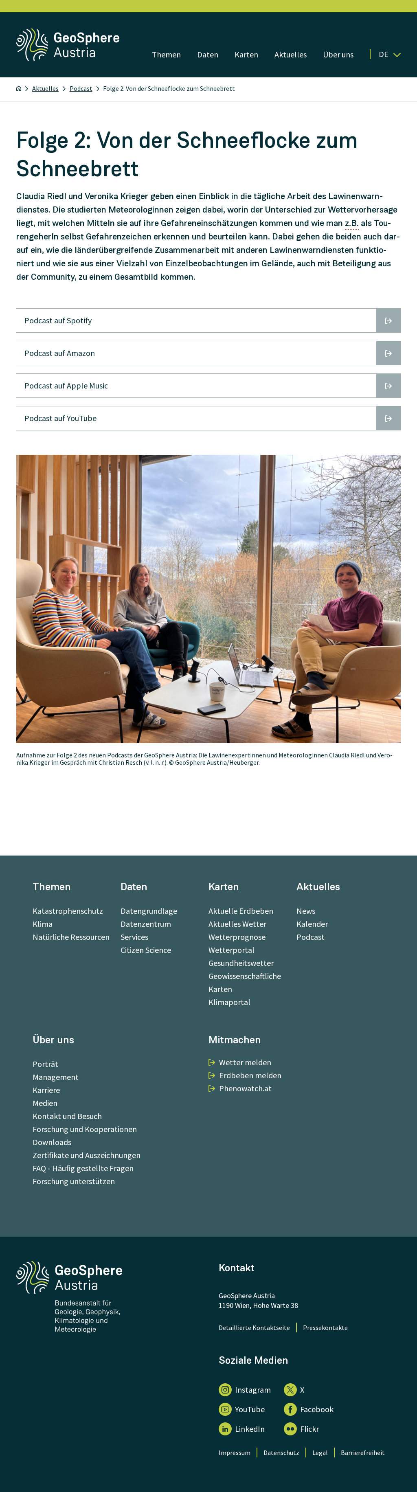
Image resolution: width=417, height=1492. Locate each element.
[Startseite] (18, 88)
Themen (166, 54)
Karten (246, 54)
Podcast (81, 88)
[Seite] (68, 58)
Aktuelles (290, 54)
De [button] (383, 54)
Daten (207, 54)
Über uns (338, 54)
